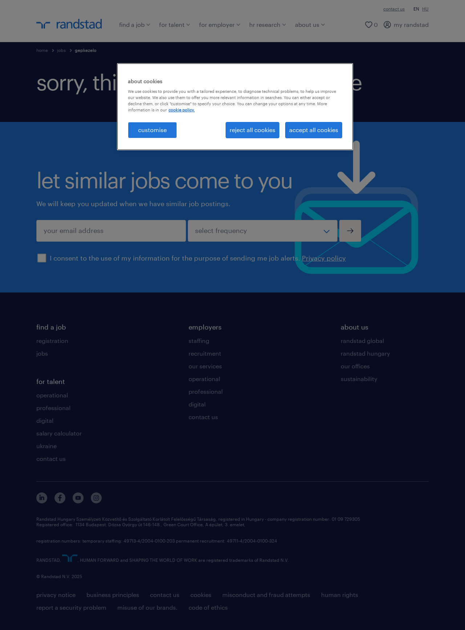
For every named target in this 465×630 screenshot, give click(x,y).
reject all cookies (252, 129)
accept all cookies (313, 129)
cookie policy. (182, 109)
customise (152, 129)
